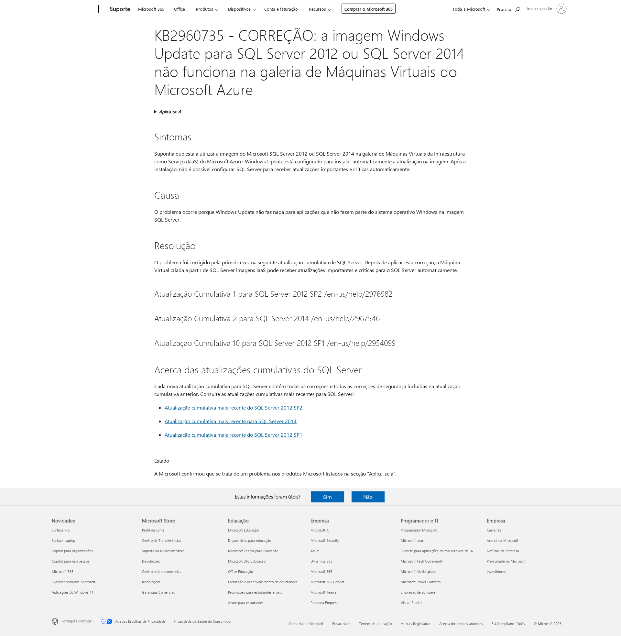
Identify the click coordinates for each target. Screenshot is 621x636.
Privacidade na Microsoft (506, 561)
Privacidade (341, 623)
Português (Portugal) (77, 621)
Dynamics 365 (321, 561)
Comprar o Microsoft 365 (368, 9)
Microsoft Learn (413, 540)
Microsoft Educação (243, 530)
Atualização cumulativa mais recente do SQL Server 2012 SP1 (233, 434)
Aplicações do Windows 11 (72, 592)
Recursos (317, 9)
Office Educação (240, 571)
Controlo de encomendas (161, 571)
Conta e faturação (281, 9)
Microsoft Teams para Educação (253, 550)
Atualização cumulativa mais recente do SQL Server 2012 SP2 (233, 407)
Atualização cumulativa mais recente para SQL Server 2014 (231, 421)
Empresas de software (418, 592)
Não (368, 496)
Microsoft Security (324, 540)
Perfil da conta (153, 530)
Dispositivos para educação (249, 540)
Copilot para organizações (72, 550)
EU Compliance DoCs (508, 623)
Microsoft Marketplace (418, 571)
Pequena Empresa (324, 602)
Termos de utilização (375, 623)
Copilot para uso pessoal (71, 561)
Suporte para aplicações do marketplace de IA (437, 550)
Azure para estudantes (246, 602)
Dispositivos (239, 9)
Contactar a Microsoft (306, 623)
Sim (327, 496)
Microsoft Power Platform (421, 581)
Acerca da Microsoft (502, 540)
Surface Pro (61, 530)
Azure (315, 550)
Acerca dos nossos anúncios (461, 623)
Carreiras (494, 530)
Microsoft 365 (151, 9)
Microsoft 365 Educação (247, 561)
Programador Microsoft (419, 530)
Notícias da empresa (503, 550)
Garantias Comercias (158, 592)
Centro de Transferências (161, 540)
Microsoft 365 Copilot (327, 581)
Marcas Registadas (415, 623)
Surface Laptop (63, 540)
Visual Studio (411, 602)
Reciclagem (151, 581)
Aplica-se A (170, 111)
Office (179, 9)
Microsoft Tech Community (422, 561)
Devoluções (151, 561)
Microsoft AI (320, 530)
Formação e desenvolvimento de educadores (263, 581)
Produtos (204, 9)
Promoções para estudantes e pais (255, 592)
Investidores (496, 571)
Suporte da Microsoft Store (163, 550)
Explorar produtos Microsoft (73, 581)
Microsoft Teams (323, 592)
